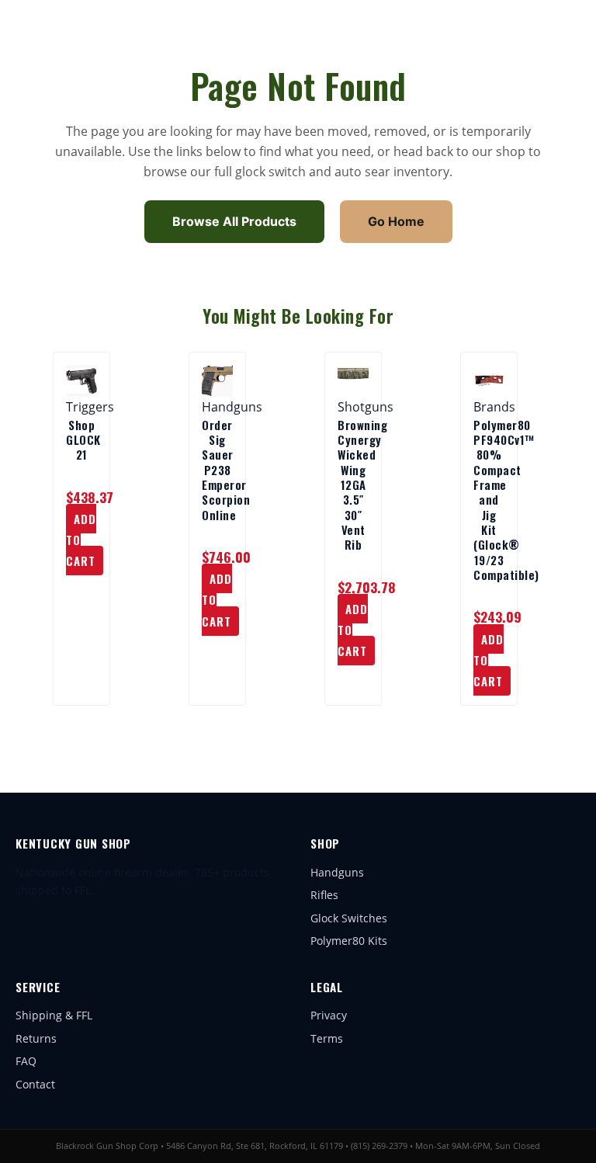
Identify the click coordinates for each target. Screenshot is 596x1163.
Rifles (324, 894)
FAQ (26, 1061)
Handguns (337, 872)
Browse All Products (234, 221)
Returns (36, 1038)
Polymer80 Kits (348, 940)
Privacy (328, 1015)
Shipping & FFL (54, 1015)
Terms (326, 1038)
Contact (35, 1084)
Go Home (396, 221)
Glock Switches (348, 918)
